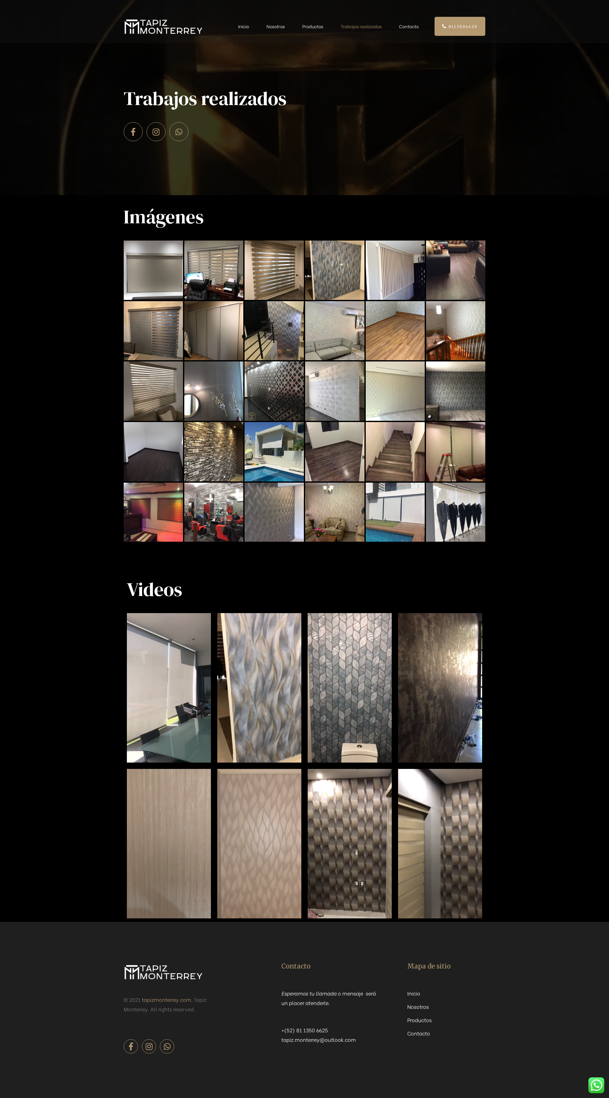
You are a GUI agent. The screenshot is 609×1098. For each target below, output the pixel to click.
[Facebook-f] (133, 131)
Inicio (243, 26)
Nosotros (275, 26)
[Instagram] (156, 131)
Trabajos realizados (361, 26)
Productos (312, 26)
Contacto (409, 26)
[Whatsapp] (178, 131)
